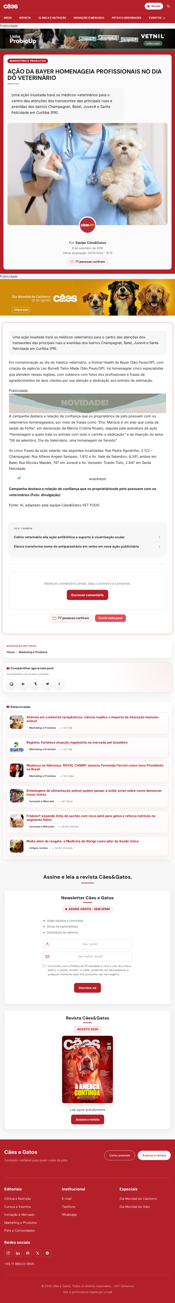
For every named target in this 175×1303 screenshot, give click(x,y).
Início (8, 17)
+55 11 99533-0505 (19, 1264)
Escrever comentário (87, 595)
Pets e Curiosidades (126, 17)
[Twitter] (37, 1253)
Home (11, 652)
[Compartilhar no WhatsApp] (11, 684)
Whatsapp (69, 1215)
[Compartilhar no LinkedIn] (23, 684)
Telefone (68, 1207)
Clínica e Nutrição (17, 1199)
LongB (108, 1292)
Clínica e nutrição (52, 17)
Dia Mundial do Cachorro (138, 1199)
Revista (25, 17)
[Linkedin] (18, 1253)
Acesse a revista (87, 1119)
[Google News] (47, 1253)
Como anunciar (119, 1155)
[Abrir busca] (168, 6)
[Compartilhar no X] (35, 684)
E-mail (66, 1199)
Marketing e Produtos (28, 60)
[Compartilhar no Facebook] (59, 684)
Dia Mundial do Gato (135, 1207)
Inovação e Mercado (89, 17)
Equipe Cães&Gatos (91, 243)
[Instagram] (8, 1253)
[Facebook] (28, 1253)
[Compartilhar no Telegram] (47, 684)
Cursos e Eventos (17, 1207)
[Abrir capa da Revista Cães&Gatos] (87, 1069)
